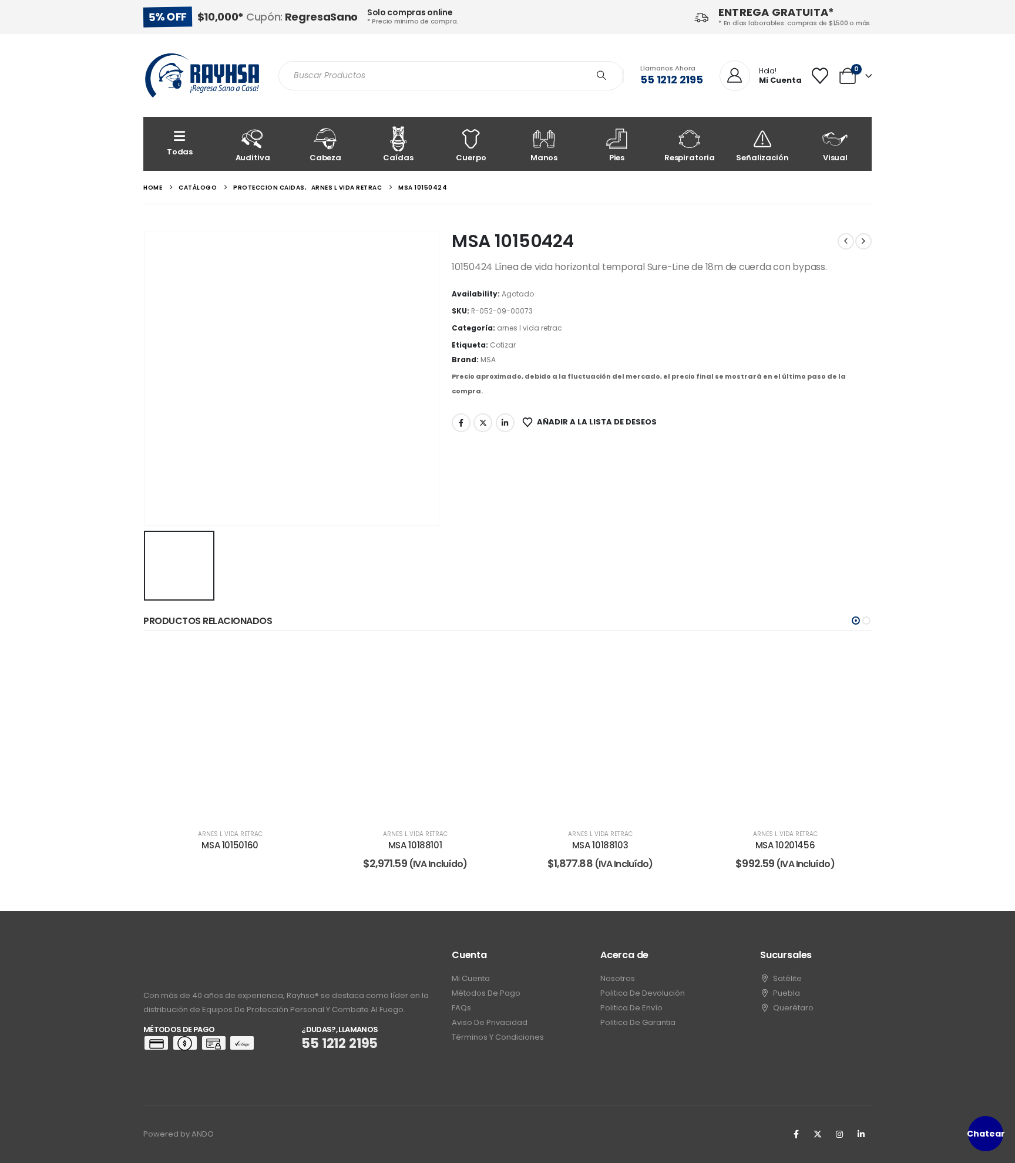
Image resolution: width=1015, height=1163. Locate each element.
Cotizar (503, 345)
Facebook (461, 422)
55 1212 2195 (671, 79)
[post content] (230, 731)
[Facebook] (796, 1134)
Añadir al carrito (423, 805)
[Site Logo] (202, 75)
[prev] (846, 241)
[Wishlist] (820, 76)
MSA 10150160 (229, 845)
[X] (817, 1134)
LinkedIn (505, 422)
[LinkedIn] (861, 1134)
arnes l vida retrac (529, 328)
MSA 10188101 (415, 845)
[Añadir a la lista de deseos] (299, 662)
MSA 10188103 (600, 845)
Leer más (238, 805)
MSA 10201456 (785, 845)
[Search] (601, 76)
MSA (488, 360)
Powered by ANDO (178, 1134)
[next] (863, 241)
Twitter (482, 422)
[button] (856, 620)
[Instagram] (839, 1134)
